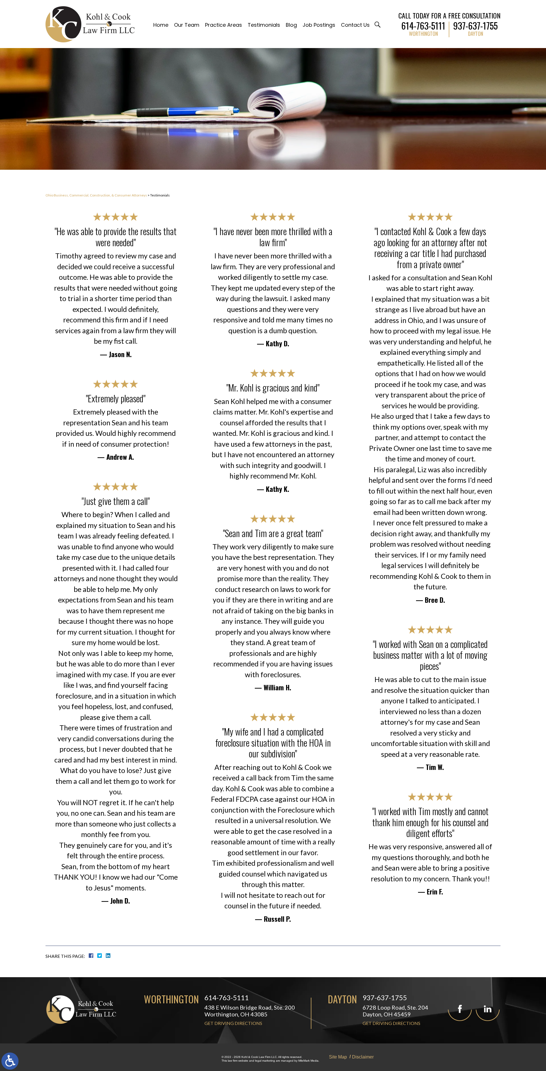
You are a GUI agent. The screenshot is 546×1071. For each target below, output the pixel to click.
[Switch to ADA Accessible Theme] (9, 1061)
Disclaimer (363, 1057)
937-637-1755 (475, 24)
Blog (291, 24)
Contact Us (355, 24)
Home (160, 24)
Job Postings (319, 24)
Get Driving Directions (233, 1023)
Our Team (186, 24)
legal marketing (265, 1060)
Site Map (338, 1057)
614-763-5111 (423, 24)
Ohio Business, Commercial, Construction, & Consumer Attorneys (96, 195)
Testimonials (264, 24)
